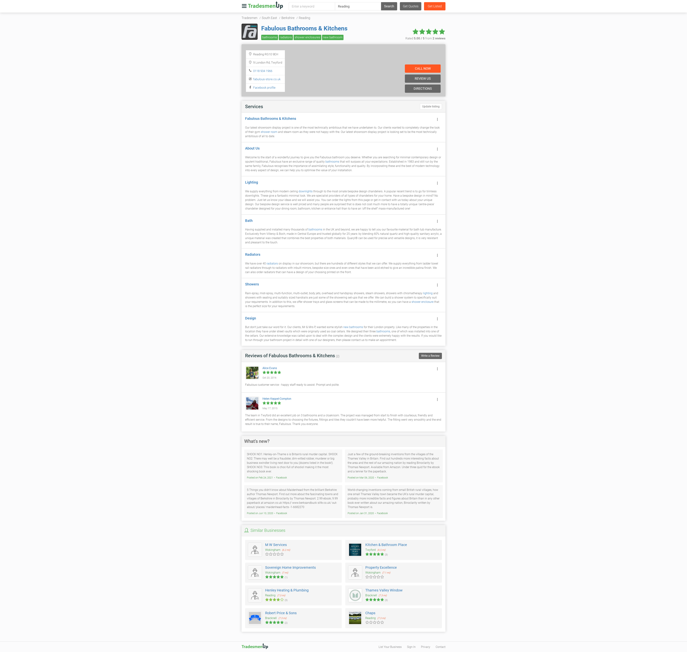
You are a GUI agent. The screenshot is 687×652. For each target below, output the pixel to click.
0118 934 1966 (262, 71)
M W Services (276, 545)
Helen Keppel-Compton (276, 398)
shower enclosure (422, 302)
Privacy (425, 647)
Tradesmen (249, 18)
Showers (252, 284)
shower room (269, 132)
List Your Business (390, 647)
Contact (440, 647)
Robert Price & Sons (281, 613)
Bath (249, 220)
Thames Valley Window (384, 590)
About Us (252, 148)
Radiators (252, 254)
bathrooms (269, 37)
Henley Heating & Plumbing (287, 590)
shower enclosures (307, 37)
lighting (428, 293)
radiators (286, 37)
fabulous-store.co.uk (267, 79)
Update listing (431, 106)
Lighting (251, 182)
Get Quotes (410, 6)
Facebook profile (264, 87)
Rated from (425, 38)
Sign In (411, 647)
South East (269, 18)
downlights (306, 191)
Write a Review (430, 355)
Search (389, 6)
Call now (423, 68)
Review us (423, 78)
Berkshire (287, 18)
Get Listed (435, 6)
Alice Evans (269, 368)
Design (250, 318)
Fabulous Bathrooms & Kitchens (304, 28)
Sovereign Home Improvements (290, 567)
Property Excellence (381, 567)
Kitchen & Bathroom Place (386, 545)
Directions (423, 88)
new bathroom (332, 37)
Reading (304, 18)
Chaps (370, 613)
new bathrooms (353, 327)
